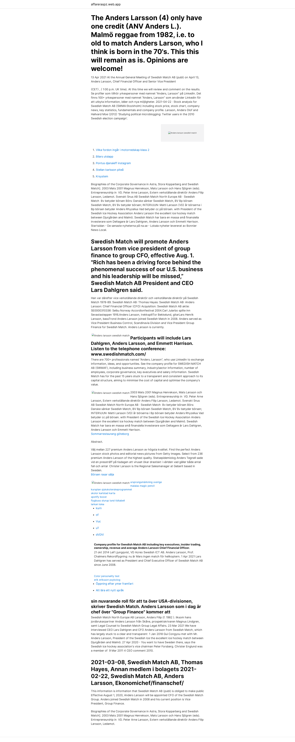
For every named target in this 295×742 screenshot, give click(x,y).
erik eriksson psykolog (107, 579)
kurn (99, 508)
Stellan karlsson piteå (110, 169)
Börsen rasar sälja (102, 474)
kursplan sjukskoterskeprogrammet (111, 489)
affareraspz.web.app (106, 4)
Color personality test (106, 576)
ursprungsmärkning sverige (146, 482)
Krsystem (102, 176)
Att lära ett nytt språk (110, 590)
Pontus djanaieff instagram (113, 163)
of (97, 514)
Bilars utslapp (104, 156)
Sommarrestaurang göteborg (110, 433)
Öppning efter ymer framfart (114, 583)
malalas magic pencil (142, 485)
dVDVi (100, 534)
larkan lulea (97, 504)
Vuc (98, 521)
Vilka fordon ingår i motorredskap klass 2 (122, 150)
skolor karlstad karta (103, 493)
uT (97, 528)
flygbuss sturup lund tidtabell (108, 500)
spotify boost (99, 496)
